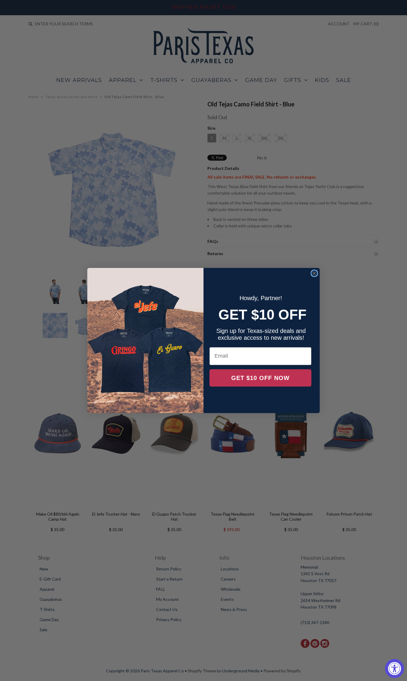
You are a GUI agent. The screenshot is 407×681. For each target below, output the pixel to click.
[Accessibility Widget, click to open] (394, 668)
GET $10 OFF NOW (260, 378)
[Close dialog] (314, 273)
